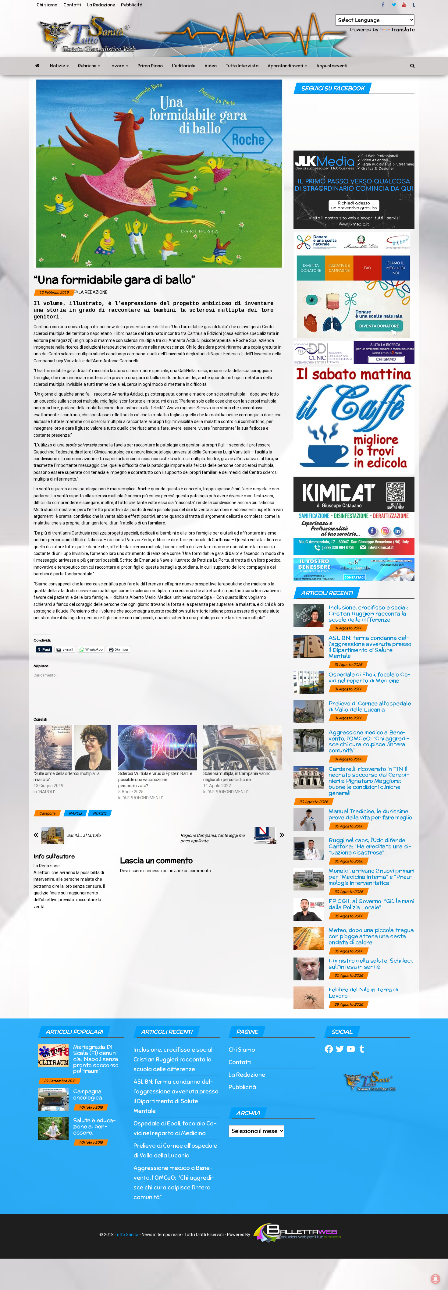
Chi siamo (47, 5)
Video (210, 66)
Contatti (72, 5)
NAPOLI (75, 813)
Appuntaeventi (331, 66)
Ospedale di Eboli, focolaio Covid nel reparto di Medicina (369, 677)
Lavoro (117, 66)
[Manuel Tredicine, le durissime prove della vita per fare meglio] (308, 819)
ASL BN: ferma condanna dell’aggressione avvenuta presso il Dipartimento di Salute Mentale (370, 646)
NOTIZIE (99, 813)
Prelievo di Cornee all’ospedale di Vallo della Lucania (370, 706)
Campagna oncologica (87, 1094)
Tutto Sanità (126, 1234)
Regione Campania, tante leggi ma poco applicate (212, 838)
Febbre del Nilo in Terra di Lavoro (363, 992)
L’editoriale (183, 66)
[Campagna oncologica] (53, 1099)
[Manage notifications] (435, 1279)
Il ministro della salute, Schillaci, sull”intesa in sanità (371, 963)
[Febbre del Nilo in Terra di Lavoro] (308, 997)
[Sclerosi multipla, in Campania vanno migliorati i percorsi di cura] (242, 747)
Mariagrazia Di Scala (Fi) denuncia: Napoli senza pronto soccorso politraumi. (96, 1059)
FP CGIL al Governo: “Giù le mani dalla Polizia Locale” (371, 904)
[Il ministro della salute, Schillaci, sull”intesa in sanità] (308, 968)
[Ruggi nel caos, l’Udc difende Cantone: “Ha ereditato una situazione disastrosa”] (308, 848)
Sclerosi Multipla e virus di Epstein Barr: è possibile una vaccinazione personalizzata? (155, 779)
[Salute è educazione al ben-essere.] (53, 1128)
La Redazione (101, 5)
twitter (394, 5)
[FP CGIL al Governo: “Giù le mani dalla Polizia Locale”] (308, 909)
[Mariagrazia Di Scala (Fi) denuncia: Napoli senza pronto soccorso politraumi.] (53, 1055)
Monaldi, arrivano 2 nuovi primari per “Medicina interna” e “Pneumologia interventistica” (371, 877)
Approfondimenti (286, 66)
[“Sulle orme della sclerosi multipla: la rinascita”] (73, 747)
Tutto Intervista (242, 66)
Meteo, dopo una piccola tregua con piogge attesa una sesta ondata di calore (371, 936)
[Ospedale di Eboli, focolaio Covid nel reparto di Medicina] (308, 682)
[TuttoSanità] (37, 66)
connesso (152, 870)
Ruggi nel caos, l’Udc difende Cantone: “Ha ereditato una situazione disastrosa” (370, 846)
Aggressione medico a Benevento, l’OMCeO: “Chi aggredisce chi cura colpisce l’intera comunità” (369, 741)
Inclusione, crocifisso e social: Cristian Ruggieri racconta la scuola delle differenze (368, 613)
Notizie (58, 66)
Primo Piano (150, 66)
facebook (384, 5)
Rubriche (87, 66)
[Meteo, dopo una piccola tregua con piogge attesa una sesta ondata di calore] (308, 938)
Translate (402, 29)
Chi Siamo (242, 1050)
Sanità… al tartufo (84, 835)
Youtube (404, 5)
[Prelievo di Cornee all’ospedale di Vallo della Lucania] (308, 711)
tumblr (414, 5)
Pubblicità (131, 5)
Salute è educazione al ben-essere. (94, 1126)
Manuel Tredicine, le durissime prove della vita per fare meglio (370, 814)
